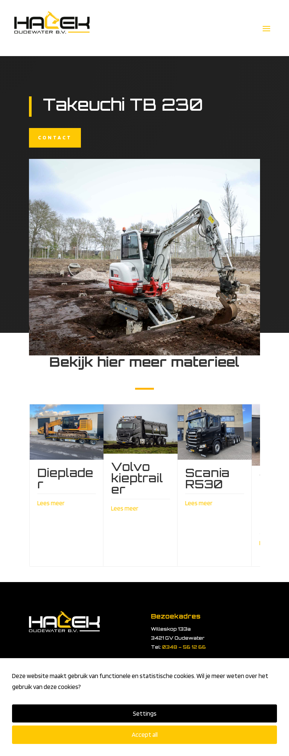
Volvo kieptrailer (137, 478)
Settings (145, 713)
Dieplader (65, 478)
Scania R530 (207, 478)
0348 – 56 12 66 (184, 647)
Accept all (145, 734)
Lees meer (51, 503)
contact (55, 137)
